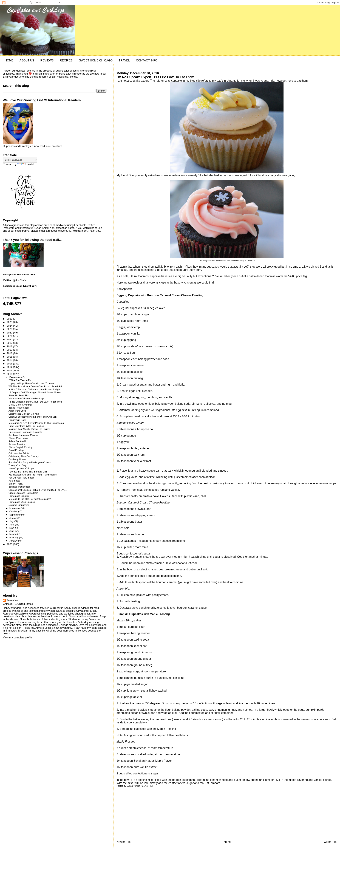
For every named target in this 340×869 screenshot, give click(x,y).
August (13, 518)
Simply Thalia (15, 484)
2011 (10, 370)
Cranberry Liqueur (17, 459)
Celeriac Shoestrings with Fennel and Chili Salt (32, 417)
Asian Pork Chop (17, 411)
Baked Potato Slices (19, 408)
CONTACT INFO (146, 60)
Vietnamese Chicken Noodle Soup (26, 398)
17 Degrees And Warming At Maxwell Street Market (34, 392)
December (15, 377)
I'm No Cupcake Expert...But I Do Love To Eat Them (155, 77)
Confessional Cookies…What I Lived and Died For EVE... (37, 490)
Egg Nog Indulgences (19, 487)
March (12, 534)
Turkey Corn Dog (17, 465)
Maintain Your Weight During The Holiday (29, 429)
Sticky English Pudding (20, 447)
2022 (10, 332)
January (13, 540)
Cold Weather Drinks (19, 453)
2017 (10, 349)
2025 (10, 322)
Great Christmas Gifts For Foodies (26, 426)
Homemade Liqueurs (19, 496)
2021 (10, 336)
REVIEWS (47, 60)
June (12, 524)
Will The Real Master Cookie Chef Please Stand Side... (36, 386)
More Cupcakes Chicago (21, 468)
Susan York (13, 600)
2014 (10, 360)
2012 (10, 367)
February (14, 537)
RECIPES (66, 60)
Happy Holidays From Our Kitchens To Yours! (31, 383)
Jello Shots (14, 481)
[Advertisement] (143, 814)
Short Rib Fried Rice (18, 395)
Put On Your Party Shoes (21, 478)
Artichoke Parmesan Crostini (23, 435)
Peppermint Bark (17, 420)
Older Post (330, 841)
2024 (10, 325)
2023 (10, 329)
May (12, 528)
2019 (10, 342)
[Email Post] (151, 786)
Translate (29, 164)
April (12, 531)
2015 (10, 356)
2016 (10, 353)
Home (227, 841)
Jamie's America (16, 444)
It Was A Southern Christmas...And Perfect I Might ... (35, 389)
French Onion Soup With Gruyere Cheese (29, 462)
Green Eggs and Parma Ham (23, 493)
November (15, 508)
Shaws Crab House (18, 438)
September (15, 514)
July (11, 521)
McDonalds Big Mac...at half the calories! (29, 499)
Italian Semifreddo (17, 441)
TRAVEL (124, 60)
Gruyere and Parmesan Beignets (25, 432)
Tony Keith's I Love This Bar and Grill (27, 472)
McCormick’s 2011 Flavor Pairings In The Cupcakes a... (37, 423)
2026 (10, 318)
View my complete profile (17, 637)
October (13, 511)
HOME (9, 60)
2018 (10, 346)
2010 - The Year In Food (20, 380)
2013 (10, 363)
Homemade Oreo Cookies (21, 502)
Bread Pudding (16, 450)
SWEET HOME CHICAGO (95, 60)
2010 (10, 374)
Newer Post (124, 841)
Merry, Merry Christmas (20, 405)
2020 (10, 339)
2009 (10, 544)
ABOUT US (26, 60)
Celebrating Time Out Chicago (23, 456)
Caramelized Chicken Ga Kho (23, 414)
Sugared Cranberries (18, 505)
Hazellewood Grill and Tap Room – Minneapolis (32, 475)
